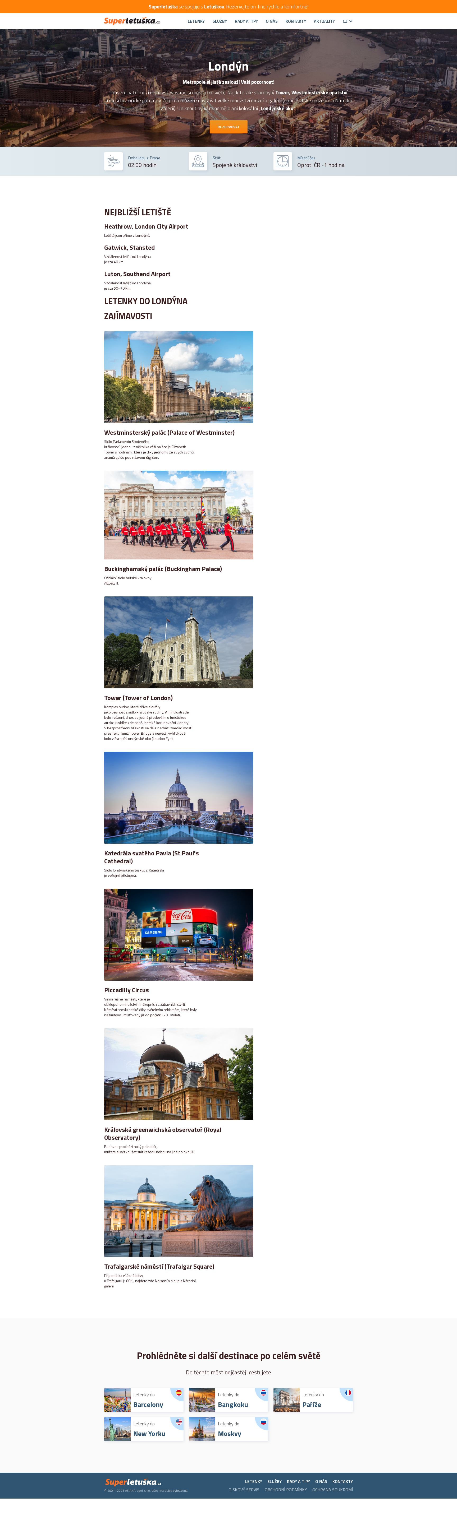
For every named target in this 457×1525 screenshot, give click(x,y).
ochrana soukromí (332, 1489)
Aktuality (324, 21)
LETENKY (253, 1481)
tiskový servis (244, 1489)
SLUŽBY (220, 21)
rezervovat (229, 126)
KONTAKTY (342, 1481)
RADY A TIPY (246, 21)
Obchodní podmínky (286, 1489)
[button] (344, 21)
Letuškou (214, 6)
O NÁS (321, 1481)
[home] (142, 21)
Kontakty (296, 21)
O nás (272, 21)
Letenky (196, 21)
